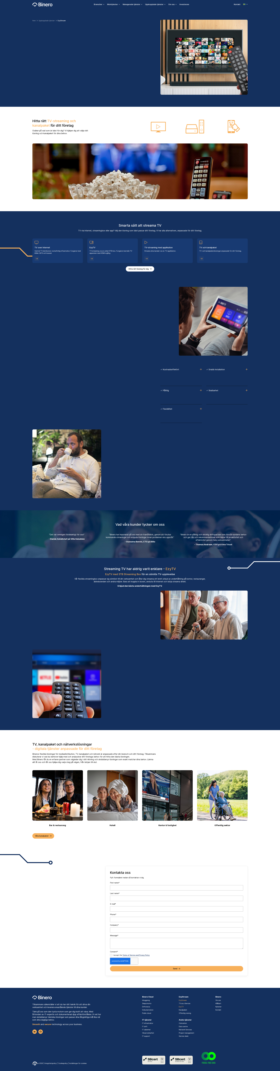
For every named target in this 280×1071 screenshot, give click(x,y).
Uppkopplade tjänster (154, 4)
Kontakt (237, 4)
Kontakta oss (40, 72)
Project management (186, 1033)
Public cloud (146, 1013)
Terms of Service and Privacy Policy (136, 955)
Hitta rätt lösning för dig (139, 269)
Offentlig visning (185, 1013)
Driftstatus (146, 1007)
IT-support (146, 1036)
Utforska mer (113, 700)
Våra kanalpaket (42, 836)
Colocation (183, 1023)
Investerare (184, 4)
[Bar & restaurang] (57, 795)
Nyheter (218, 1007)
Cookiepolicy (63, 1063)
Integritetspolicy (51, 1063)
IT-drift (144, 1026)
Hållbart (218, 1003)
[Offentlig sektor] (222, 795)
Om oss (171, 4)
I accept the (131, 955)
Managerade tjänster (131, 4)
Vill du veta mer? (42, 338)
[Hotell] (112, 795)
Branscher (98, 4)
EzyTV (181, 1007)
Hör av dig (112, 484)
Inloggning (146, 1000)
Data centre (183, 1026)
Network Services (185, 1030)
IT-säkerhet (146, 1030)
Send (175, 969)
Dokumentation (147, 1010)
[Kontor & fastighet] (167, 795)
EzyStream (183, 1000)
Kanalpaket (183, 1010)
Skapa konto (146, 1003)
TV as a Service (184, 1003)
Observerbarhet (148, 1033)
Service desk (183, 1036)
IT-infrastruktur (147, 1023)
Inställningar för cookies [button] (78, 1063)
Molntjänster (112, 4)
